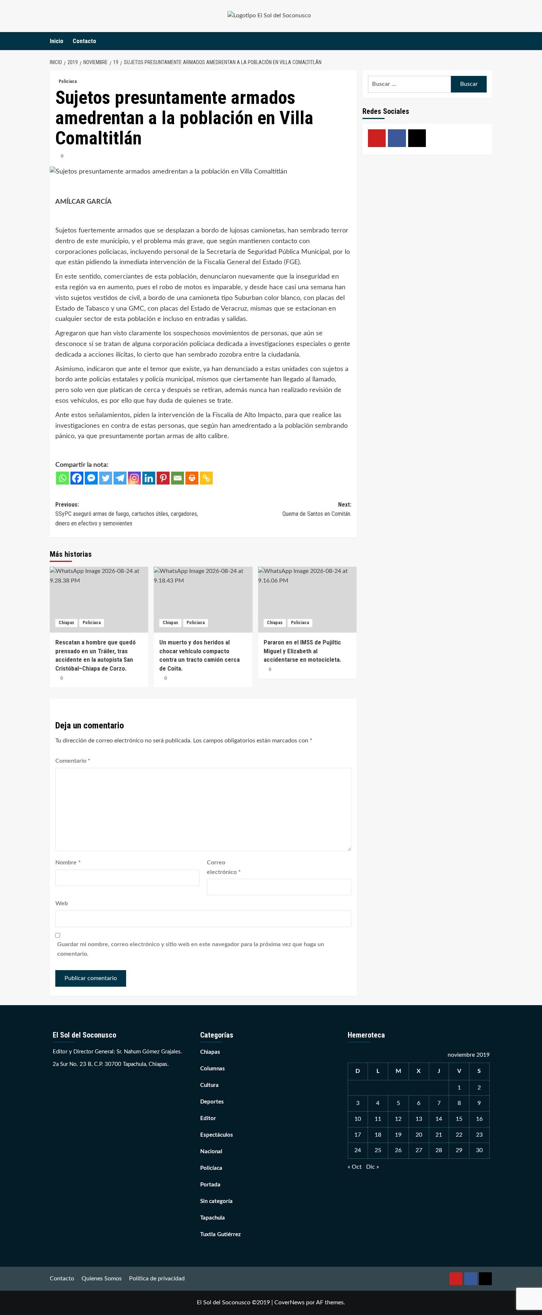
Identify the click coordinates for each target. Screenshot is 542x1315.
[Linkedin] (148, 478)
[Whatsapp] (62, 478)
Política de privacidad (157, 1278)
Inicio (56, 41)
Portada (210, 1185)
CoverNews (289, 1302)
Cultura (209, 1085)
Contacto (84, 41)
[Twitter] (105, 478)
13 (419, 1119)
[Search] (487, 41)
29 (459, 1150)
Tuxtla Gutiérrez (220, 1234)
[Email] (177, 478)
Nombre (68, 862)
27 (419, 1150)
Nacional (211, 1151)
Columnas (212, 1068)
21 (438, 1135)
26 (398, 1150)
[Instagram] (134, 478)
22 (459, 1135)
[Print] (191, 478)
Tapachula (212, 1218)
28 (438, 1150)
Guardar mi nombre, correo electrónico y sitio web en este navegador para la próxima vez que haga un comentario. (190, 949)
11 (378, 1119)
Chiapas (66, 622)
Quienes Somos (101, 1278)
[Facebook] (76, 478)
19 (398, 1135)
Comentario (72, 761)
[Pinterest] (163, 478)
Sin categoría (216, 1201)
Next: (316, 509)
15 (459, 1119)
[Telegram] (120, 478)
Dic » (372, 1167)
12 (398, 1119)
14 (438, 1119)
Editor (208, 1118)
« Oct (355, 1167)
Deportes (212, 1102)
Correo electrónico (224, 867)
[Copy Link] (206, 478)
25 (378, 1150)
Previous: (126, 514)
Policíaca (68, 81)
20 (419, 1135)
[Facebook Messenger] (91, 478)
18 (378, 1135)
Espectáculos (216, 1135)
